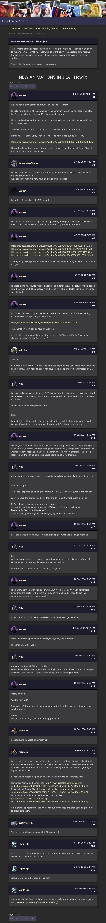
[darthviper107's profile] (14, 823)
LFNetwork (14, 28)
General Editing (68, 28)
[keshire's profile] (14, 95)
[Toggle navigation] (100, 21)
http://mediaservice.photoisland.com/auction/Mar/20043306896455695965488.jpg (52, 142)
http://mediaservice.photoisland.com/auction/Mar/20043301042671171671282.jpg (51, 249)
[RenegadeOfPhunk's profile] (14, 163)
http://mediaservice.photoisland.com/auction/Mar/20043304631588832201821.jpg (51, 255)
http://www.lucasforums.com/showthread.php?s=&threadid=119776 (44, 322)
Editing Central (50, 28)
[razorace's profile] (14, 730)
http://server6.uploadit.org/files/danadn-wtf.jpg (34, 902)
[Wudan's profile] (14, 191)
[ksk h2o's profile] (14, 350)
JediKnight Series (31, 28)
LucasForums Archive (15, 21)
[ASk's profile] (14, 384)
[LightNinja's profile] (14, 844)
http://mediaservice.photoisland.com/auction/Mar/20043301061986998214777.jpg (51, 246)
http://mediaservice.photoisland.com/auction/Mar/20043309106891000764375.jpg (51, 252)
